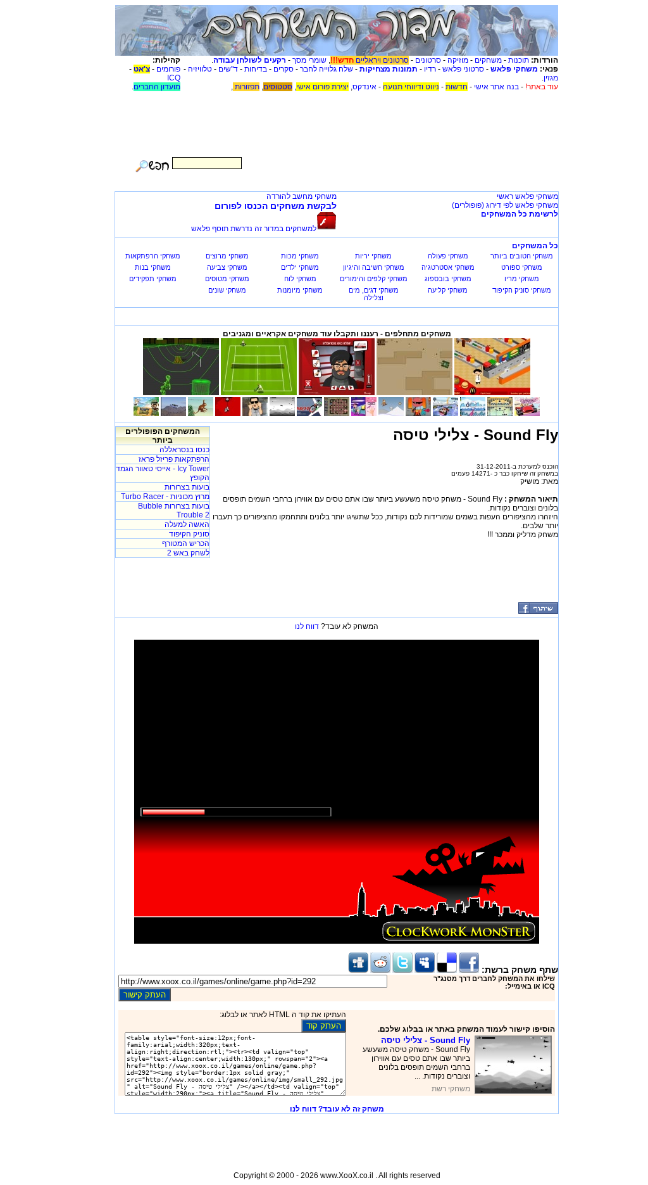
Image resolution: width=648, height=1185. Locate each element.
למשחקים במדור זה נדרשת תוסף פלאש (253, 228)
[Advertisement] (336, 119)
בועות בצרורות (187, 487)
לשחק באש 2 (188, 552)
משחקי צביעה (227, 267)
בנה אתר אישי (496, 86)
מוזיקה (457, 60)
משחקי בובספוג (448, 278)
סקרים (283, 69)
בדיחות (255, 69)
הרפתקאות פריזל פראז (174, 459)
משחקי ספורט (521, 267)
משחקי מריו (521, 278)
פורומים (168, 69)
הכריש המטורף (185, 543)
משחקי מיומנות (300, 290)
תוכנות (518, 60)
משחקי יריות (373, 256)
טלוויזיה (200, 69)
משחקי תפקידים (153, 278)
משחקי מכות (300, 256)
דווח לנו (307, 626)
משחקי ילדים (300, 267)
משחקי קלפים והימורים (374, 278)
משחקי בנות (153, 267)
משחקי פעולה (448, 256)
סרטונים (428, 60)
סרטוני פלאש (463, 69)
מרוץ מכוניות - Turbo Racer (165, 496)
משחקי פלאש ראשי (527, 196)
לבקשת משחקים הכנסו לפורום (276, 206)
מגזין (551, 77)
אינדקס (364, 86)
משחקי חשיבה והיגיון (373, 267)
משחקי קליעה (448, 290)
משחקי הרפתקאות (152, 256)
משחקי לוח (300, 278)
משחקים (488, 60)
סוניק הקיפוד (189, 533)
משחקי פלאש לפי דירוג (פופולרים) (505, 205)
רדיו (430, 69)
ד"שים (228, 69)
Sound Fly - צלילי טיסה (425, 1040)
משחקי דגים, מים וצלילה (374, 293)
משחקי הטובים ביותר (521, 256)
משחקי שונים (227, 290)
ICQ (173, 77)
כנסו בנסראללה (184, 449)
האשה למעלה (187, 524)
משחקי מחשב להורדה (301, 196)
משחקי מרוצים (227, 256)
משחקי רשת (451, 1088)
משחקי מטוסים (227, 278)
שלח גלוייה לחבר (326, 69)
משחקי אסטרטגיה (448, 267)
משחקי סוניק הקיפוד (521, 290)
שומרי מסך (309, 60)
